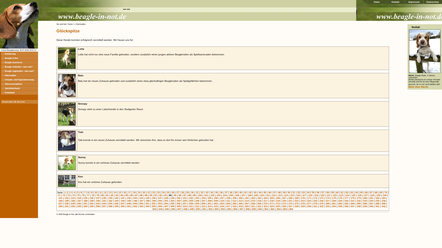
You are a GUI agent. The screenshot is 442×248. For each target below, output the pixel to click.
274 (290, 203)
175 (334, 198)
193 (116, 200)
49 (284, 192)
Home (377, 2)
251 (147, 203)
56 (318, 192)
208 (210, 200)
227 (328, 200)
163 (259, 198)
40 (240, 192)
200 (160, 200)
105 (231, 195)
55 (313, 192)
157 (222, 198)
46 (269, 192)
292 (73, 206)
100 (200, 195)
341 (377, 206)
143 (135, 198)
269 (259, 203)
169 (297, 198)
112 (274, 195)
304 (148, 206)
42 (250, 192)
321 (253, 206)
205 (191, 200)
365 (291, 209)
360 (260, 209)
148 (166, 198)
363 (279, 209)
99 (194, 195)
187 (79, 200)
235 (377, 200)
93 (165, 195)
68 (376, 192)
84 (122, 195)
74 (73, 195)
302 (135, 206)
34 (211, 192)
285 (359, 203)
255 (172, 203)
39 (235, 192)
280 (328, 203)
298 (110, 206)
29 (187, 192)
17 (129, 192)
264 (228, 203)
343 (154, 209)
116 (298, 195)
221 (290, 200)
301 (129, 206)
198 (148, 200)
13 (110, 192)
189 (92, 200)
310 (185, 206)
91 (155, 195)
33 (206, 192)
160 (241, 198)
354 (223, 209)
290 (61, 206)
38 (231, 192)
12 (105, 192)
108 (250, 195)
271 (272, 203)
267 (247, 203)
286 (365, 203)
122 (335, 195)
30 (192, 192)
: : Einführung (9, 54)
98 (189, 195)
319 (241, 206)
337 (352, 206)
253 (160, 203)
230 (346, 200)
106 (237, 195)
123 (341, 195)
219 (278, 200)
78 (93, 195)
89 (146, 195)
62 (347, 192)
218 (272, 200)
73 (68, 195)
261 (210, 203)
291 (67, 206)
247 (123, 203)
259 (197, 203)
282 (340, 203)
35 (216, 192)
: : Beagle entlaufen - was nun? (17, 67)
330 (309, 206)
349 (192, 209)
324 (272, 206)
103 (219, 195)
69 (380, 192)
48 (279, 192)
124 (347, 195)
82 (112, 195)
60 (337, 192)
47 (274, 192)
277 (309, 203)
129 (378, 195)
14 (115, 192)
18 (134, 192)
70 (385, 192)
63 (351, 192)
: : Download (8, 92)
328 (297, 206)
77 (88, 195)
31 (197, 192)
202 (172, 200)
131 (60, 198)
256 (178, 203)
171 (309, 198)
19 (139, 192)
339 (365, 206)
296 (98, 206)
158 (228, 198)
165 (272, 198)
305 (154, 206)
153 (197, 198)
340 (371, 206)
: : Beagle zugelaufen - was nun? (18, 71)
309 (179, 206)
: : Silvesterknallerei (12, 84)
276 (303, 203)
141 (123, 198)
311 (191, 206)
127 (366, 195)
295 (92, 206)
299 (116, 206)
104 (225, 195)
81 (107, 195)
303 (141, 206)
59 (332, 192)
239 (73, 203)
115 (292, 195)
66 (366, 192)
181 (371, 198)
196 (135, 200)
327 (290, 206)
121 (328, 195)
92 (160, 195)
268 (253, 203)
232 (359, 200)
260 (203, 203)
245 (110, 203)
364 (285, 209)
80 (102, 195)
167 (284, 198)
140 (116, 198)
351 (204, 209)
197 (141, 200)
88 (141, 195)
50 (289, 192)
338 (359, 206)
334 (334, 206)
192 (110, 200)
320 (247, 206)
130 (384, 195)
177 (346, 198)
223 (303, 200)
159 (234, 198)
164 (265, 198)
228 (334, 200)
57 (322, 192)
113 (280, 195)
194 (123, 200)
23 (158, 192)
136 (91, 198)
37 (226, 192)
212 (234, 200)
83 (117, 195)
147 (160, 198)
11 (100, 192)
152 (191, 198)
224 (309, 200)
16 (124, 192)
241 (85, 203)
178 (352, 198)
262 (216, 203)
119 (316, 195)
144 (141, 198)
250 (141, 203)
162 (253, 198)
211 (228, 200)
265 (234, 203)
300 (123, 206)
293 (79, 206)
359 (254, 209)
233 (365, 200)
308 (172, 206)
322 (259, 206)
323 (265, 206)
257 (185, 203)
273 (284, 203)
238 (67, 203)
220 (284, 200)
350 (198, 209)
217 (265, 200)
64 (356, 192)
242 (91, 203)
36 (221, 192)
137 (98, 198)
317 (228, 206)
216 (259, 200)
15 (119, 192)
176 (340, 198)
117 (304, 195)
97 (184, 195)
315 (216, 206)
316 (222, 206)
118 (310, 195)
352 (210, 209)
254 (166, 203)
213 (241, 200)
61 (342, 192)
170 (303, 198)
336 (346, 206)
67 (371, 192)
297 (104, 206)
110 (262, 195)
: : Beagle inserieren (12, 62)
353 (216, 209)
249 (135, 203)
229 (340, 200)
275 (297, 203)
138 (104, 198)
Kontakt (395, 2)
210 (222, 200)
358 (248, 209)
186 (73, 200)
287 (371, 203)
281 (334, 203)
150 (178, 198)
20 (144, 192)
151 (185, 198)
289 (384, 203)
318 (234, 206)
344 (160, 209)
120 (322, 195)
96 (180, 195)
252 (154, 203)
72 (64, 195)
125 (353, 195)
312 (197, 206)
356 (235, 209)
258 (191, 203)
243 (98, 203)
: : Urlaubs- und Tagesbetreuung (18, 80)
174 (328, 198)
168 (290, 198)
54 (308, 192)
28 (182, 192)
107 (243, 195)
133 (73, 198)
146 (154, 198)
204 (185, 200)
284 (352, 203)
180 (365, 198)
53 (303, 192)
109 (256, 195)
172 (315, 198)
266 (241, 203)
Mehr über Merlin (418, 86)
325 (278, 206)
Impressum (414, 2)
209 (216, 200)
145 (147, 198)
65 (361, 192)
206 (197, 200)
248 (129, 203)
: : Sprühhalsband (11, 88)
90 (151, 195)
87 (136, 195)
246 (116, 203)
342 (384, 206)
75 (78, 195)
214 (247, 200)
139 (110, 198)
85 (126, 195)
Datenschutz (432, 2)
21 (148, 192)
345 (167, 209)
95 (175, 195)
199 (154, 200)
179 (359, 198)
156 (216, 198)
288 (377, 203)
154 (203, 198)
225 (315, 200)
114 (286, 195)
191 (104, 200)
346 (173, 209)
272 (278, 203)
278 (315, 203)
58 (327, 192)
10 (95, 192)
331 (315, 206)
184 (61, 200)
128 (372, 195)
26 (173, 192)
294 (85, 206)
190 (98, 200)
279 (321, 203)
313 (203, 206)
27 (177, 192)
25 (168, 192)
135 (85, 198)
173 (321, 198)
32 (202, 192)
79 (97, 195)
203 (179, 200)
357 (241, 209)
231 (352, 200)
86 (131, 195)
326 (284, 206)
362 (272, 209)
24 (163, 192)
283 (346, 203)
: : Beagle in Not (10, 58)
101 (206, 195)
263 (222, 203)
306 (160, 206)
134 (79, 198)
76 (83, 195)
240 (79, 203)
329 (303, 206)
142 (129, 198)
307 (166, 206)
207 (203, 200)
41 (245, 192)
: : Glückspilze (9, 75)
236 (384, 200)
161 (247, 198)
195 (129, 200)
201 (166, 200)
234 (371, 200)
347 (179, 209)
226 (321, 200)
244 (104, 203)
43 (255, 192)
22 (153, 192)
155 (210, 198)
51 (293, 192)
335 (340, 206)
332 (321, 206)
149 (172, 198)
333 (328, 206)
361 (266, 209)
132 (67, 198)
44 (260, 192)
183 (384, 198)
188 (85, 200)
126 (360, 195)
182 (377, 198)
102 (212, 195)
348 (185, 209)
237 (60, 203)
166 (278, 198)
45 (264, 192)
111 (268, 195)
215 (253, 200)
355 (229, 209)
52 (298, 192)
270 (265, 203)
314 (210, 206)
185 (67, 200)
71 (59, 195)
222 (297, 200)
